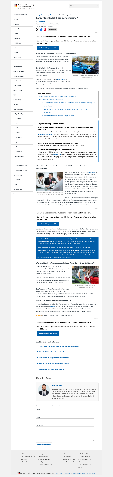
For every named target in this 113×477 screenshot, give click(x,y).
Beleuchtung (17, 48)
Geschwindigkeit (19, 71)
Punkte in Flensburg (21, 165)
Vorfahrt (16, 104)
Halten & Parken (18, 76)
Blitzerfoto (67, 456)
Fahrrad (18, 132)
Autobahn (17, 38)
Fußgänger (19, 137)
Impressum (67, 473)
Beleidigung (17, 43)
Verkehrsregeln (18, 189)
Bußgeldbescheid (19, 156)
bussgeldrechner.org (24, 6)
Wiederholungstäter (21, 170)
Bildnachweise (91, 473)
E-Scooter (18, 128)
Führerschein (18, 175)
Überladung (17, 99)
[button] (37, 29)
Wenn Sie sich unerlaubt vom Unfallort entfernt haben (58, 96)
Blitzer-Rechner (69, 454)
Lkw (17, 142)
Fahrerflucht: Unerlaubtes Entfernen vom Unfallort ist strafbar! (59, 346)
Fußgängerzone (18, 66)
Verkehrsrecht (18, 194)
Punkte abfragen (85, 456)
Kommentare (52, 29)
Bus (17, 123)
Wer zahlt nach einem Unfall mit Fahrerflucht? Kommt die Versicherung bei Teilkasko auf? (69, 104)
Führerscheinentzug (46, 464)
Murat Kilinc (41, 21)
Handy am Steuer (19, 81)
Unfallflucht (57, 154)
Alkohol (16, 33)
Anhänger (18, 118)
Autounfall (91, 172)
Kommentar (40, 425)
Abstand (16, 29)
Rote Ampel (17, 85)
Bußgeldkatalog (18, 114)
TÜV (15, 95)
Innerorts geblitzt (69, 459)
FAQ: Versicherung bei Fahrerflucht (51, 99)
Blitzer (16, 184)
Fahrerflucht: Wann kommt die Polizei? (51, 352)
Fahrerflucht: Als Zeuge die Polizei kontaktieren (54, 358)
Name (38, 409)
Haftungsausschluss (79, 473)
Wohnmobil (19, 151)
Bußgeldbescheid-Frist (46, 462)
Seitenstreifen (18, 90)
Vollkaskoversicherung (45, 134)
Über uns (25, 454)
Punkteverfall (84, 454)
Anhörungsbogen (45, 459)
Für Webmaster (26, 462)
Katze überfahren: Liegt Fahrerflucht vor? (52, 369)
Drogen (16, 52)
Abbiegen (16, 24)
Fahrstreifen (17, 57)
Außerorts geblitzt (69, 462)
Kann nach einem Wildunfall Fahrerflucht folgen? (54, 363)
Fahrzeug (16, 62)
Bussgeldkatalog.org (28, 456)
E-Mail (38, 417)
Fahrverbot (19, 161)
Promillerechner (18, 109)
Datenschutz (58, 473)
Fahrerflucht (54, 15)
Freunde (24, 459)
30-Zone (16, 19)
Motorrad (18, 147)
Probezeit (18, 179)
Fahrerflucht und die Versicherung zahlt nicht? (59, 116)
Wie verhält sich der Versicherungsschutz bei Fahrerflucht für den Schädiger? (66, 110)
